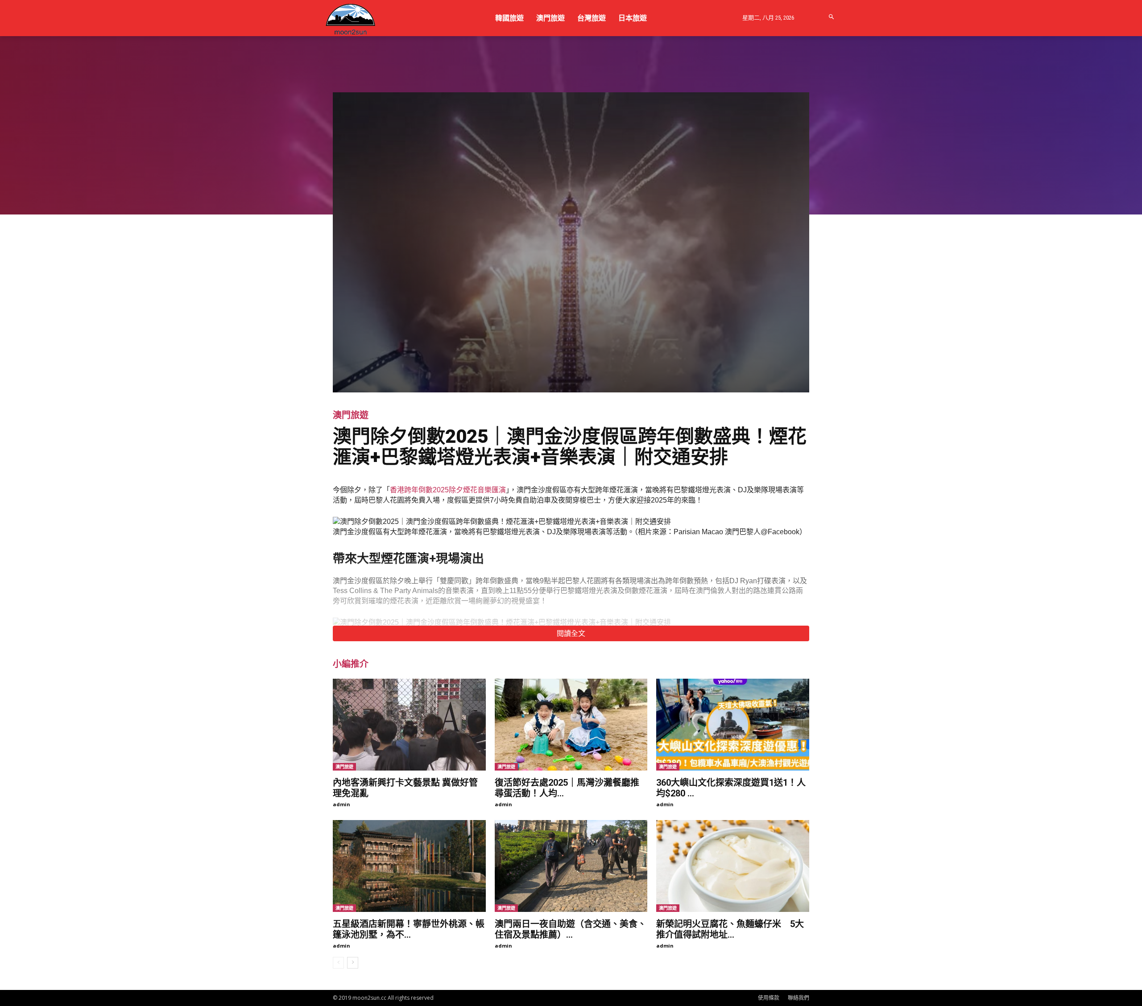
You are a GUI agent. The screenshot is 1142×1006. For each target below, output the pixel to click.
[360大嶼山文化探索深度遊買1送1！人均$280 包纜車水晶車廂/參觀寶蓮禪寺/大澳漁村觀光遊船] (732, 725)
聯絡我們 (798, 998)
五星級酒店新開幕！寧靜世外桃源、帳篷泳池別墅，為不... (408, 929)
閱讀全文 (571, 633)
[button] (832, 17)
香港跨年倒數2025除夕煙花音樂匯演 (448, 490)
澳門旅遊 (350, 415)
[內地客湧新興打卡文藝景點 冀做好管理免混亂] (409, 725)
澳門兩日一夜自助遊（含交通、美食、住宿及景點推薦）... (570, 929)
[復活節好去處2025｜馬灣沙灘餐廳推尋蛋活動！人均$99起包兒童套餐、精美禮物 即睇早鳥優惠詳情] (571, 725)
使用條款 (768, 998)
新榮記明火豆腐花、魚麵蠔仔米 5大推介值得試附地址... (730, 929)
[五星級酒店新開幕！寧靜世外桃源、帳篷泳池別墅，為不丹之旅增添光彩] (409, 866)
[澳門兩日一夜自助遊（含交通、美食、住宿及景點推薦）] (571, 866)
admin (341, 804)
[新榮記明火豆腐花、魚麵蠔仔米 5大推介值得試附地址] (732, 866)
